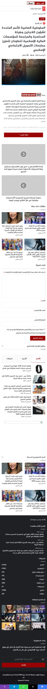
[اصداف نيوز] (36, 3)
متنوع (42, 590)
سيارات (41, 579)
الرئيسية (41, 14)
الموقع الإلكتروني (39, 320)
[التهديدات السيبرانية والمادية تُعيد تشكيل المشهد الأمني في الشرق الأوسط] (9, 617)
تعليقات (10, 358)
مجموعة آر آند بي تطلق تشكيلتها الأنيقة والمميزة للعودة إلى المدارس (14, 254)
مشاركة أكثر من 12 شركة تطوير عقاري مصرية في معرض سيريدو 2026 (35, 228)
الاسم (43, 301)
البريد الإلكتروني (39, 310)
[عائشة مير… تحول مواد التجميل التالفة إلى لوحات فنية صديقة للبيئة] (39, 379)
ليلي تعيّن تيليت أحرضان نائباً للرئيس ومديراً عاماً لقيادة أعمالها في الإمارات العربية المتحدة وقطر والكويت (12, 229)
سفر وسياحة (40, 576)
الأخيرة (24, 358)
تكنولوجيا (41, 568)
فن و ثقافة (40, 583)
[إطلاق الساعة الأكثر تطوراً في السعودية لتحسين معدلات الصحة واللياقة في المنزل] (39, 369)
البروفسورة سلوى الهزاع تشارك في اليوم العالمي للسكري (17, 398)
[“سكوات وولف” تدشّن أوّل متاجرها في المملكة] (23, 626)
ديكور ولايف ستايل (38, 572)
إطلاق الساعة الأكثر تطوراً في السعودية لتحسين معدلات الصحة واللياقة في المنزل (16, 367)
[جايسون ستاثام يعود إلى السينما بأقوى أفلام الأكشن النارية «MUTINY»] (34, 244)
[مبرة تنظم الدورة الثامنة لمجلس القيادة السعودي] (9, 626)
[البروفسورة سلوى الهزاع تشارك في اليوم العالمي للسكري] (39, 400)
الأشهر (38, 358)
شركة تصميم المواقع (11, 675)
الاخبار (35, 14)
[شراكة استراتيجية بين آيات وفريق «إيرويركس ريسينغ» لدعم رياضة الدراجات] (38, 626)
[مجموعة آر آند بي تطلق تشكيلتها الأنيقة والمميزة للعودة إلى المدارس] (12, 244)
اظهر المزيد (24, 135)
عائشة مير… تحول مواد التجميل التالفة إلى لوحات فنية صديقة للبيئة (16, 377)
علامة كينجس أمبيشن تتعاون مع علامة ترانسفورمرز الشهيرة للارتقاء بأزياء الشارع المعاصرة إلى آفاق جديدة (17, 388)
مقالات (42, 594)
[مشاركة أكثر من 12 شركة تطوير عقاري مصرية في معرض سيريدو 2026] (34, 218)
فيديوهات (40, 586)
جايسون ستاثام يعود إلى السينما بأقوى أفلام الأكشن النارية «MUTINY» (36, 254)
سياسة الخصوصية (23, 680)
